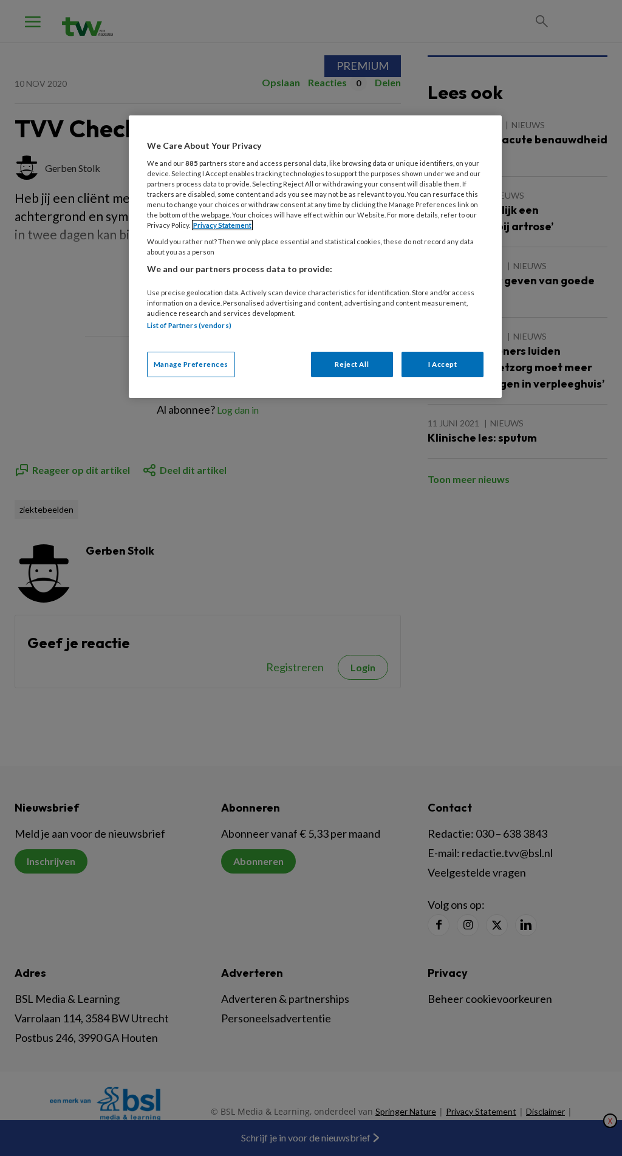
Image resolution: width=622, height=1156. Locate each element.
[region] (315, 256)
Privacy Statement (222, 225)
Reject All (352, 364)
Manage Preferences (191, 364)
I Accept (442, 364)
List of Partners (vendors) (189, 325)
